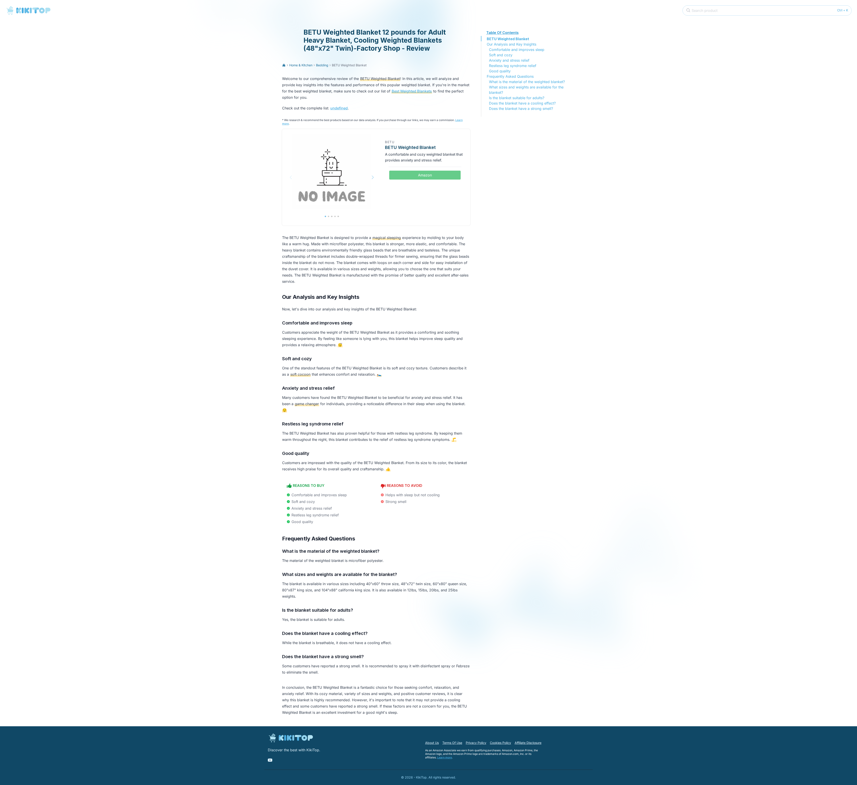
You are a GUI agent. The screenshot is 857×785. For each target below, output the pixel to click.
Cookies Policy (500, 743)
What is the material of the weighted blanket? (527, 82)
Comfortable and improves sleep (516, 49)
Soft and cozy (500, 55)
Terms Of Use (452, 743)
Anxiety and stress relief (509, 60)
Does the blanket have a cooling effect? (522, 103)
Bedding (322, 65)
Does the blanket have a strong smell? (521, 108)
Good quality (500, 71)
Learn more (444, 757)
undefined (339, 108)
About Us (432, 743)
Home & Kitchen (300, 65)
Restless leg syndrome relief (512, 65)
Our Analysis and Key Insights (511, 44)
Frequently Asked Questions (510, 76)
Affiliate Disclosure (528, 743)
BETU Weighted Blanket (508, 39)
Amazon (425, 175)
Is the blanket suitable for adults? (516, 98)
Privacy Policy (476, 743)
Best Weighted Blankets (412, 91)
